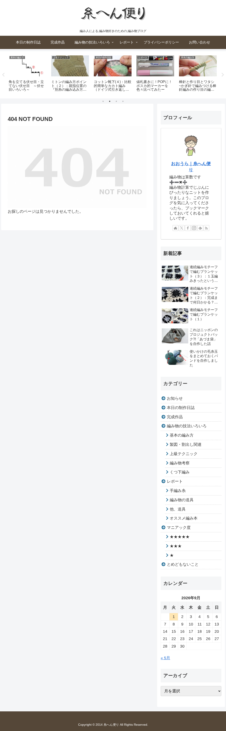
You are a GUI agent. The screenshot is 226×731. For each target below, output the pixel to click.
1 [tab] (103, 101)
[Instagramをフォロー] (194, 228)
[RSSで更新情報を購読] (206, 228)
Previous (3, 75)
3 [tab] (116, 101)
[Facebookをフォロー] (188, 228)
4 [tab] (123, 101)
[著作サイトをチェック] (175, 228)
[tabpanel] (27, 74)
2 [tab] (109, 101)
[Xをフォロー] (182, 228)
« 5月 (165, 658)
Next (222, 75)
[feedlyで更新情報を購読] (200, 228)
